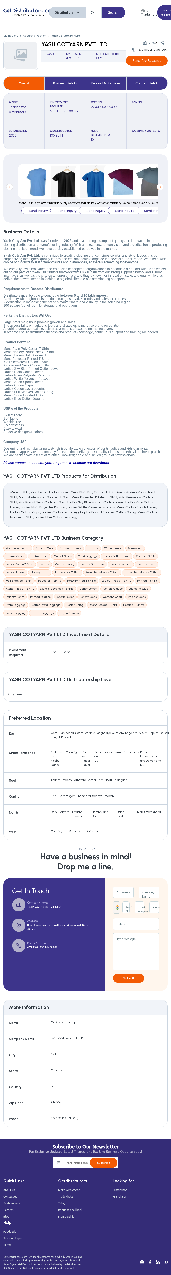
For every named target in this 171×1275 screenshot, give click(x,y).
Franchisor (119, 1196)
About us (9, 1190)
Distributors (64, 12)
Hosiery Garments (92, 564)
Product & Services (106, 83)
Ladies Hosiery (15, 572)
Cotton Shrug (75, 605)
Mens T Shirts (63, 556)
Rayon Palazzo (69, 613)
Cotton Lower (88, 589)
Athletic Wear (44, 548)
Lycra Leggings (15, 605)
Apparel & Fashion (34, 35)
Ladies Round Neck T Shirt (141, 572)
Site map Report (13, 1238)
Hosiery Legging (121, 564)
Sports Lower (65, 597)
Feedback (9, 1231)
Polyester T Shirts (49, 580)
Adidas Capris (137, 597)
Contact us (10, 1196)
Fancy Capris (88, 597)
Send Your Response (146, 61)
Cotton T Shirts (145, 556)
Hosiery (44, 564)
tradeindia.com (72, 1264)
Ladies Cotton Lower (116, 556)
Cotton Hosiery (64, 564)
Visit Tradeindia (149, 12)
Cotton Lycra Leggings (45, 605)
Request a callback (70, 1210)
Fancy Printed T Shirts (81, 580)
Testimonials (11, 1203)
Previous (9, 187)
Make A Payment (69, 1190)
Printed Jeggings (43, 613)
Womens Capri (112, 597)
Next (160, 187)
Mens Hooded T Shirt (103, 605)
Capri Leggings (87, 556)
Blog (6, 1216)
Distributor (120, 1190)
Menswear (135, 548)
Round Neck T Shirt (67, 572)
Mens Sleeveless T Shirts (56, 589)
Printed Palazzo (40, 597)
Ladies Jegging (15, 613)
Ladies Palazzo (138, 589)
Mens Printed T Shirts (20, 589)
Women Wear (113, 548)
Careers (8, 1210)
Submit (128, 978)
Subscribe (103, 1162)
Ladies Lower (39, 556)
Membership (66, 1216)
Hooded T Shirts (133, 605)
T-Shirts (92, 548)
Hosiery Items (40, 572)
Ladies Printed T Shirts (116, 580)
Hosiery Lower (146, 564)
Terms (7, 1245)
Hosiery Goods (15, 556)
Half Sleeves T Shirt (19, 580)
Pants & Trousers (70, 548)
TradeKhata (65, 1196)
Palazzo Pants (15, 597)
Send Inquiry (38, 211)
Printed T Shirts (147, 580)
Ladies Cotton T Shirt (19, 564)
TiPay (61, 1203)
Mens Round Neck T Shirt (102, 572)
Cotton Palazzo (113, 589)
